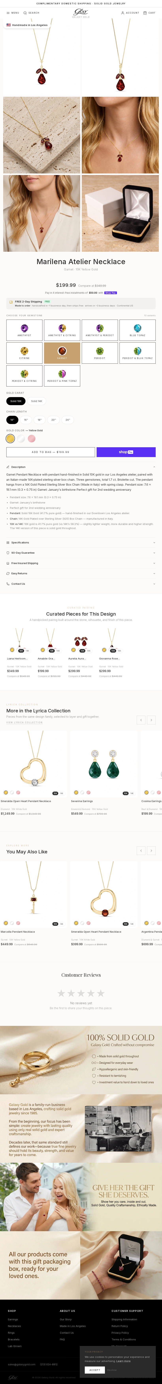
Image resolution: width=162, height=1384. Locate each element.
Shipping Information (124, 1319)
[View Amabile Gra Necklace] (50, 641)
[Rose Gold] (32, 439)
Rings (11, 1332)
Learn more (123, 1361)
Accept (94, 1370)
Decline (112, 1370)
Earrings (13, 1319)
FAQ (62, 1339)
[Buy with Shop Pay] (126, 452)
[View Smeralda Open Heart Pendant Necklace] (33, 764)
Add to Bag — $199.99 (50, 452)
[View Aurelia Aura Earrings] (81, 641)
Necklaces (14, 1326)
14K (27, 651)
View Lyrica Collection (24, 722)
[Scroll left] (141, 720)
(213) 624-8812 (48, 1364)
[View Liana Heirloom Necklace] (19, 641)
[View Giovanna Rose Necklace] (111, 641)
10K (21, 651)
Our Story (66, 1319)
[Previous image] (11, 641)
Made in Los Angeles (73, 1326)
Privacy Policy (120, 1332)
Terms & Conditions (124, 1339)
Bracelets (14, 1339)
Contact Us (67, 1332)
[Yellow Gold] (10, 439)
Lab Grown (15, 1346)
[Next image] (28, 641)
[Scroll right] (151, 720)
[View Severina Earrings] (104, 764)
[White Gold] (21, 439)
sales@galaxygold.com (21, 1364)
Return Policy (120, 1326)
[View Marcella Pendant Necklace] (33, 894)
